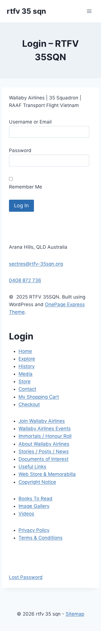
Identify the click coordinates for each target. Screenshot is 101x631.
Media (26, 374)
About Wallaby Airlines (44, 444)
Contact (27, 389)
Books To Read (35, 498)
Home (25, 351)
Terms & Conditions (41, 538)
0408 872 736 (25, 280)
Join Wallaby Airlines (42, 421)
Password (20, 150)
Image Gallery (34, 506)
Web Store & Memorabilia (47, 474)
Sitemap (75, 614)
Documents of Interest (43, 459)
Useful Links (32, 466)
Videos (26, 513)
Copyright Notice (37, 482)
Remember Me (25, 187)
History (27, 366)
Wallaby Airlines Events (45, 428)
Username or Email (30, 122)
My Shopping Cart (39, 397)
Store (25, 381)
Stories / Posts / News (44, 451)
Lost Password (26, 577)
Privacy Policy (34, 530)
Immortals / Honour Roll (45, 436)
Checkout (29, 404)
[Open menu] (89, 11)
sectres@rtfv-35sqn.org (36, 264)
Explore (27, 359)
